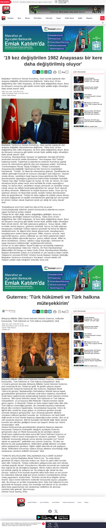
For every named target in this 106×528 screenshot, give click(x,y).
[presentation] (49, 2)
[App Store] (61, 517)
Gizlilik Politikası (32, 502)
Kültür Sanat (69, 18)
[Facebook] (50, 511)
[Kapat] (43, 523)
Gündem (11, 18)
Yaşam (58, 18)
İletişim (86, 502)
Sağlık (80, 18)
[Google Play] (44, 517)
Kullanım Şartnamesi (68, 502)
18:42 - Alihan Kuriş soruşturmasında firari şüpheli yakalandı (30, 2)
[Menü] (102, 22)
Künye (79, 502)
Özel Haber (38, 18)
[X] (56, 511)
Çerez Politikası (44, 502)
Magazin (89, 18)
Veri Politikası (56, 502)
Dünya (27, 18)
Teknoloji (49, 18)
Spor (19, 18)
